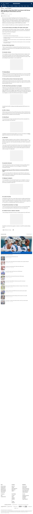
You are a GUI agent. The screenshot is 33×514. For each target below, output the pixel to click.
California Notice (25, 491)
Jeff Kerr (3, 13)
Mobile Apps (3, 492)
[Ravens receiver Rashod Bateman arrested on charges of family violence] (3, 288)
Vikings (29, 133)
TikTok (13, 496)
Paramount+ (13, 489)
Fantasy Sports (3, 487)
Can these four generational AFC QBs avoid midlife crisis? (15, 266)
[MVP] (25, 506)
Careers (13, 487)
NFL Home (2, 8)
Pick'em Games (3, 486)
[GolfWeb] (16, 508)
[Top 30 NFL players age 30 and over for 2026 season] (3, 273)
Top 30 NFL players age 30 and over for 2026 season (14, 271)
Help (1, 495)
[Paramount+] (15, 506)
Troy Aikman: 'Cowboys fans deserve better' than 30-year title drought (17, 300)
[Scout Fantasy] (30, 506)
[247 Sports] (4, 506)
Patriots (5, 178)
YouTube (13, 495)
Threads (13, 501)
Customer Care (3, 496)
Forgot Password (25, 499)
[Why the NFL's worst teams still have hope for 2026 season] (3, 278)
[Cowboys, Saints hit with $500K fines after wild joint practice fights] (3, 292)
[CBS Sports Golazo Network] (23, 504)
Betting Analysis (3, 489)
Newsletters (24, 496)
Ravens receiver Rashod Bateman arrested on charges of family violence (17, 285)
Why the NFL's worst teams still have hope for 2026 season (15, 276)
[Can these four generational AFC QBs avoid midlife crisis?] (3, 268)
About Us (13, 486)
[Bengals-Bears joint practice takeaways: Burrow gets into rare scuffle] (3, 297)
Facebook (13, 499)
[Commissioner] (21, 506)
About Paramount (14, 488)
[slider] (16, 251)
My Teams (24, 497)
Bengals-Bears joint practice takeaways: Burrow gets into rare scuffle (16, 295)
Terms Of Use (24, 486)
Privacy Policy (24, 487)
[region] (16, 245)
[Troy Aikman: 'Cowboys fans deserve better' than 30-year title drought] (3, 302)
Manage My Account (25, 495)
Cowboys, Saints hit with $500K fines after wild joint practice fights (16, 290)
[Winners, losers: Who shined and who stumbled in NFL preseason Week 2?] (3, 263)
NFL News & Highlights (8, 8)
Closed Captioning (25, 490)
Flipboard (13, 502)
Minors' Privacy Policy (25, 488)
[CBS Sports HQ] (14, 504)
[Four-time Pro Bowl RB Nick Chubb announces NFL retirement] (3, 283)
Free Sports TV (3, 488)
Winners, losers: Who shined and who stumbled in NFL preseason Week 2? (17, 261)
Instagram (13, 497)
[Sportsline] (10, 506)
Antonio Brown (7, 72)
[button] (2, 3)
